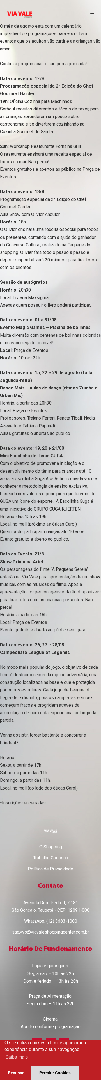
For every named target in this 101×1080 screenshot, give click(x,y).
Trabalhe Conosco (50, 857)
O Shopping (50, 847)
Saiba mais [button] (16, 1057)
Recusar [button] (16, 1073)
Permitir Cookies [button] (55, 1073)
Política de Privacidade (50, 869)
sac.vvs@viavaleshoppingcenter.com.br (50, 932)
